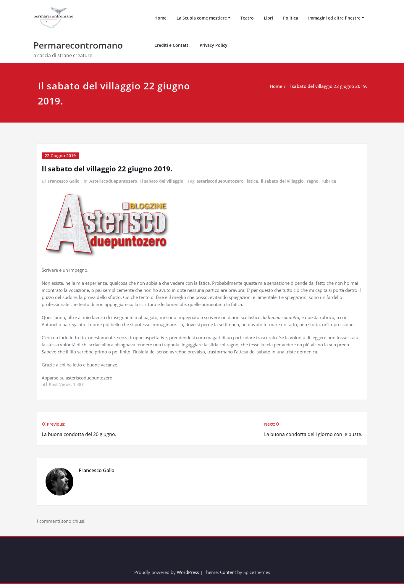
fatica (252, 181)
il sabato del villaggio (282, 181)
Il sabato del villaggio (161, 181)
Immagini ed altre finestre (334, 18)
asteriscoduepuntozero (220, 181)
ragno (313, 181)
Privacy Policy (213, 45)
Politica (290, 18)
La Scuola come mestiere (202, 18)
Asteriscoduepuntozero (113, 181)
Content (228, 572)
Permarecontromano (78, 45)
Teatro (247, 18)
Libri (268, 18)
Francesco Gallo (64, 181)
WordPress (188, 572)
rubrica (328, 181)
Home (160, 18)
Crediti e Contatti (172, 45)
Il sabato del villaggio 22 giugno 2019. (327, 86)
